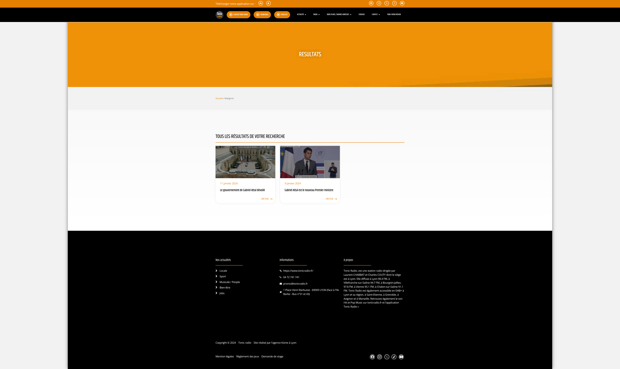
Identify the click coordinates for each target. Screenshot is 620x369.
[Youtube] (401, 356)
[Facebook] (372, 356)
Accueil (219, 98)
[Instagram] (379, 356)
